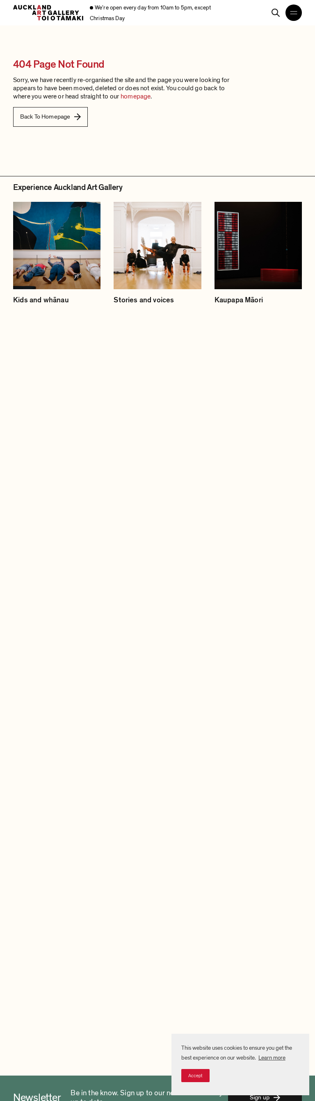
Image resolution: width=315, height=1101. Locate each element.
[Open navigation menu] (293, 13)
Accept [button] (195, 1075)
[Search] (275, 13)
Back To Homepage (45, 116)
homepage (136, 96)
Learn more (271, 1058)
